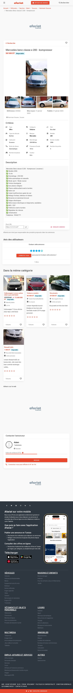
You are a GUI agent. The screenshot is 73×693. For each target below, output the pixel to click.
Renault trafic (8, 347)
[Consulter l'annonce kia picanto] (59, 283)
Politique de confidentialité (45, 684)
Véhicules (13, 8)
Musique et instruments (45, 625)
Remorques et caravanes (12, 598)
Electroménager (42, 576)
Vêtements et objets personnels (15, 608)
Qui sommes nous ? (8, 686)
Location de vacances (44, 640)
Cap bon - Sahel (24, 8)
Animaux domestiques (44, 615)
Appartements (42, 635)
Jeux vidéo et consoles (11, 643)
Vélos (6, 593)
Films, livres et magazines (45, 618)
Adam (16, 442)
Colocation (41, 648)
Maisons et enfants (48, 573)
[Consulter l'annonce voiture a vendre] (36, 283)
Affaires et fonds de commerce (14, 668)
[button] (6, 506)
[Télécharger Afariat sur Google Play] (26, 557)
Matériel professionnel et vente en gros (16, 670)
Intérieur (40, 578)
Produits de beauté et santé (13, 623)
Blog (19, 684)
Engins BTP (8, 600)
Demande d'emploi (10, 660)
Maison (40, 638)
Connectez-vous (24, 255)
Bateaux (7, 586)
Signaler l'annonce (59, 227)
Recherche (11, 43)
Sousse (34, 8)
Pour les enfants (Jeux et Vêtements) (49, 581)
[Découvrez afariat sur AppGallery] (13, 561)
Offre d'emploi (9, 658)
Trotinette (8, 603)
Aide (3, 684)
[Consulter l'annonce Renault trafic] (13, 337)
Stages (7, 673)
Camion (7, 595)
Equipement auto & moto (12, 583)
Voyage (40, 620)
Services (7, 663)
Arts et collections (43, 623)
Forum (24, 684)
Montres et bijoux (10, 618)
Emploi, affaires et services (18, 655)
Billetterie (40, 628)
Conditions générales (63, 684)
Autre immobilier (43, 650)
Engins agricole (9, 590)
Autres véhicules (10, 588)
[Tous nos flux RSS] (30, 506)
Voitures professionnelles (12, 578)
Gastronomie (41, 660)
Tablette (7, 645)
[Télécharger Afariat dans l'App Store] (13, 557)
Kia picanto (54, 293)
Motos (6, 581)
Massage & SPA (9, 675)
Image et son (8, 638)
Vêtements (8, 613)
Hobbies (40, 610)
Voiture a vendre (32, 293)
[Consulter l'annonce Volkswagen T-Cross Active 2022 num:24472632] (13, 283)
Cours (6, 665)
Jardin (39, 583)
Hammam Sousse (45, 8)
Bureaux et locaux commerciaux (47, 643)
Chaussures (8, 615)
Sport (39, 613)
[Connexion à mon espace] (66, 43)
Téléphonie (8, 635)
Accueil (5, 8)
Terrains (40, 645)
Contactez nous (21, 686)
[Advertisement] (37, 26)
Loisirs (41, 607)
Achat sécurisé (10, 684)
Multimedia (10, 632)
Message (36, 460)
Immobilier (43, 632)
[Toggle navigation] (4, 2)
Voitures (7, 576)
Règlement (31, 684)
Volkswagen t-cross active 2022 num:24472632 (13, 294)
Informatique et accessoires (13, 640)
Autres (41, 655)
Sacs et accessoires (10, 620)
